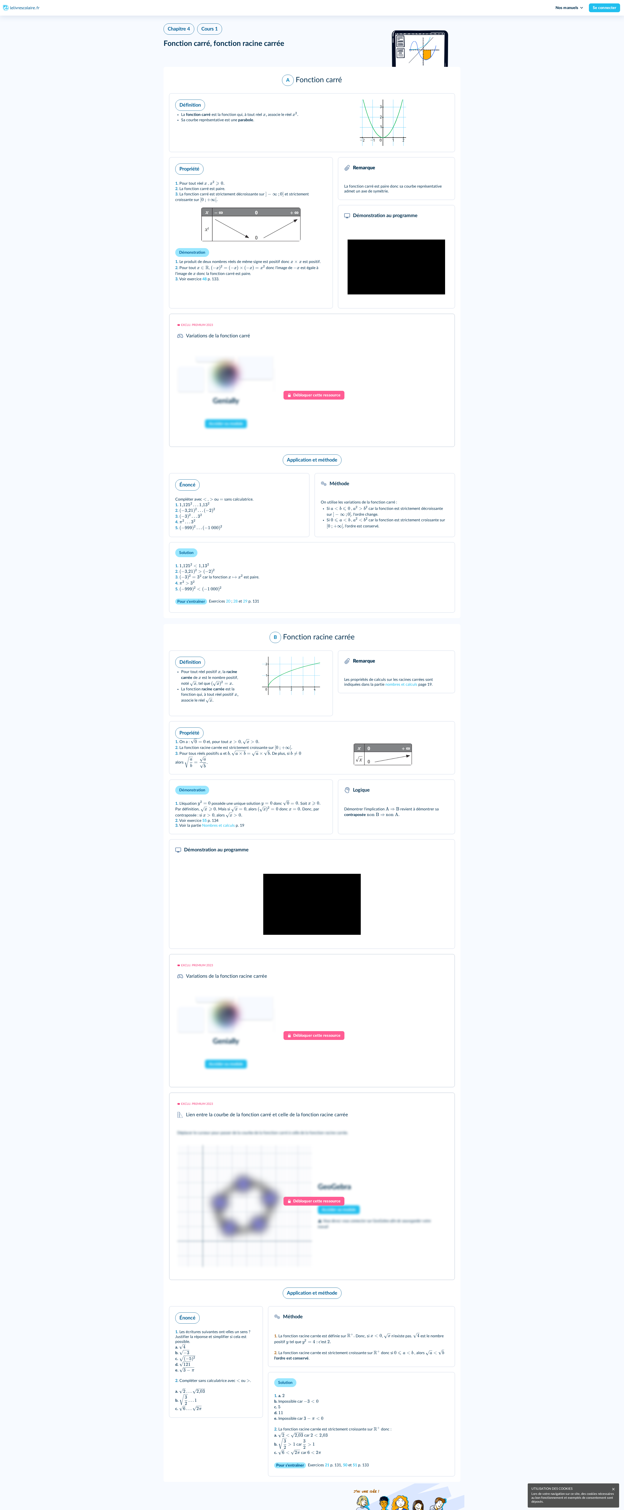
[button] (312, 80)
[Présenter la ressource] (443, 104)
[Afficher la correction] (430, 1103)
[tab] (430, 1103)
